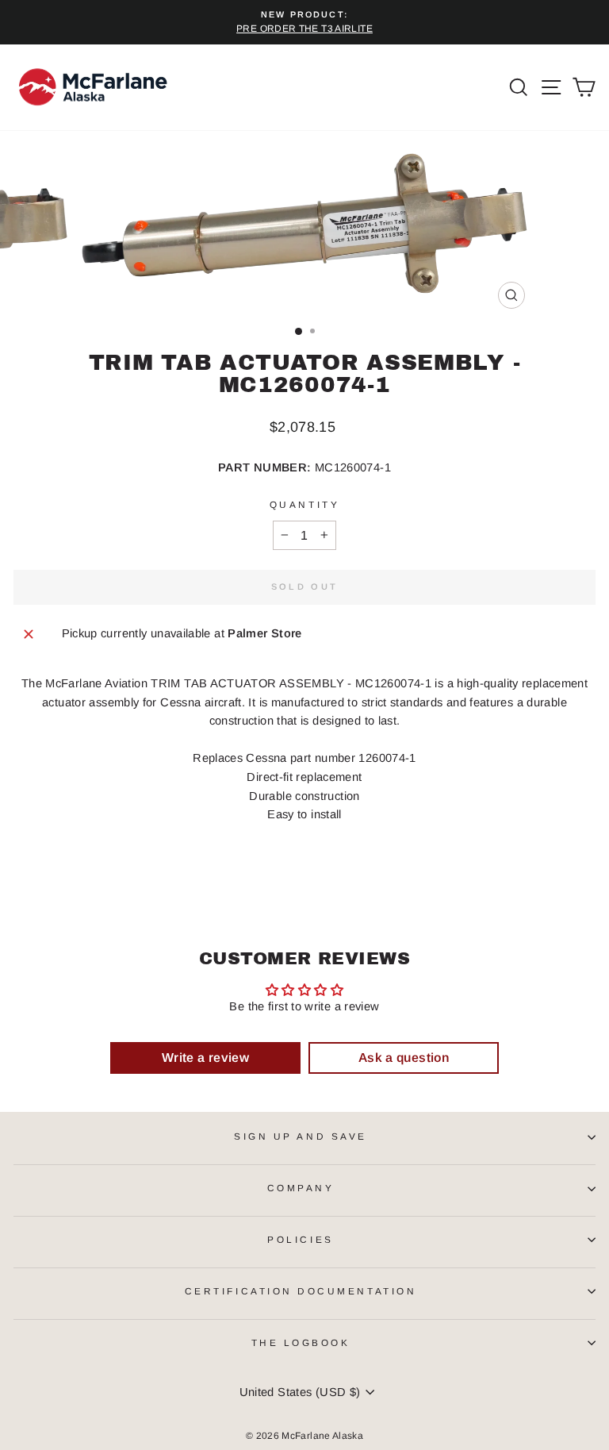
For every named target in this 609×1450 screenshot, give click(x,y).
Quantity (304, 504)
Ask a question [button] (403, 1057)
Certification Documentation (300, 1291)
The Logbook (300, 1342)
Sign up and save (300, 1136)
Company (301, 1188)
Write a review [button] (205, 1057)
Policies (300, 1239)
